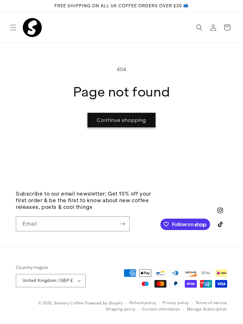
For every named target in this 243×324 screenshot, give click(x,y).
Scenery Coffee (69, 303)
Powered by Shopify (104, 303)
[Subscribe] (122, 223)
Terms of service (211, 302)
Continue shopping (121, 120)
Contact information (161, 309)
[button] (13, 27)
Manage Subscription (207, 309)
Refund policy (142, 302)
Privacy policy (176, 302)
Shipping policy (120, 309)
